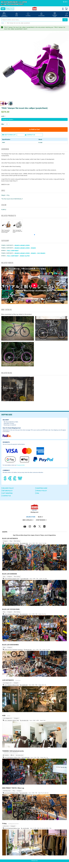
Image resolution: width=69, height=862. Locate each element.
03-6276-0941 (25, 828)
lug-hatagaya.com (7, 682)
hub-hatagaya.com (7, 718)
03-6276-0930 (24, 792)
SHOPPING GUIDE (41, 488)
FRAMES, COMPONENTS (7, 245)
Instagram (5, 541)
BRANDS (3, 250)
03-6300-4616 (24, 684)
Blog (11, 541)
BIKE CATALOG (27, 520)
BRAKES (33, 248)
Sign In (63, 9)
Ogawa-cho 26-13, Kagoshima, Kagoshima (13, 649)
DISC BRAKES (41, 253)
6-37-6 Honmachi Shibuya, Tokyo (11, 792)
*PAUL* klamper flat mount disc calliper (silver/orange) (5, 231)
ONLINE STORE (30, 517)
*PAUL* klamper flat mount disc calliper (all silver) (17, 231)
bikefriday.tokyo (7, 790)
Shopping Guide (21, 465)
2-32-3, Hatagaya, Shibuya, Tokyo (11, 543)
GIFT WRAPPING (7, 493)
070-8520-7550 (25, 720)
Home (2, 22)
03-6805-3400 (25, 578)
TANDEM (7, 755)
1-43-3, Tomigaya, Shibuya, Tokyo (11, 614)
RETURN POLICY (7, 490)
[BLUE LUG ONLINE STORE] (34, 9)
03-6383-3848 (26, 757)
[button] (65, 2)
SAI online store (19, 755)
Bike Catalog (17, 541)
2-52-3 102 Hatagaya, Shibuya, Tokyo (12, 757)
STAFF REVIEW (40, 520)
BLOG (40, 517)
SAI (13, 755)
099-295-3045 (28, 649)
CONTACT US (6, 495)
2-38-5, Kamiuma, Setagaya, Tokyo (12, 578)
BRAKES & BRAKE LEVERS (22, 245)
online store (6, 826)
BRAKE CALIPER (25, 256)
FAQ (37, 493)
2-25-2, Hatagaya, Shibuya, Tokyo (11, 720)
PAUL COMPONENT (13, 250)
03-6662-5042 (25, 543)
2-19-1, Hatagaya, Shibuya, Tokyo (11, 684)
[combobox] (31, 19)
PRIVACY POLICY (41, 490)
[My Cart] (66, 9)
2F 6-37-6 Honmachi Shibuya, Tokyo (12, 828)
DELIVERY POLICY (8, 488)
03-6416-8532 (24, 614)
